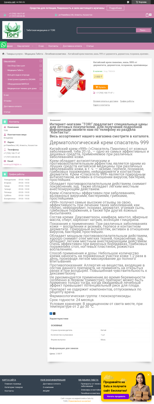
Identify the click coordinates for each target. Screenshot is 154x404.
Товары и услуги (14, 54)
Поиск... (143, 30)
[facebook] (51, 314)
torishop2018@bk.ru (13, 164)
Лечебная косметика (55, 54)
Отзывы (7, 101)
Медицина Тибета (34, 54)
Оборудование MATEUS (18, 84)
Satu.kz (90, 398)
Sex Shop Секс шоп (16, 66)
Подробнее (115, 8)
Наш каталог (23, 46)
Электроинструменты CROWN (21, 79)
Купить (102, 87)
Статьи (90, 46)
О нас (41, 46)
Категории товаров (14, 387)
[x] (54, 314)
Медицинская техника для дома (22, 88)
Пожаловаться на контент (80, 401)
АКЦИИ (46, 391)
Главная (9, 46)
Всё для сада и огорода (18, 75)
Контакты (53, 46)
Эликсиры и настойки (91, 390)
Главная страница (13, 384)
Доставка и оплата (72, 46)
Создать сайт (9, 2)
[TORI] (12, 30)
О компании (48, 387)
